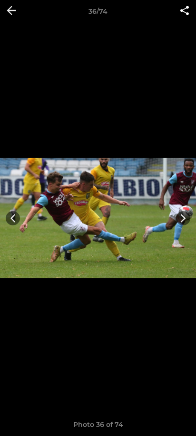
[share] (184, 11)
